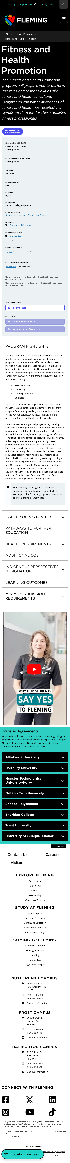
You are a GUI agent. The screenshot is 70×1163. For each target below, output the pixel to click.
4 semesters (19, 307)
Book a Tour (35, 885)
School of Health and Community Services (27, 215)
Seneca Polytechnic (21, 804)
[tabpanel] (35, 236)
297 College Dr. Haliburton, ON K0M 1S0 (35, 1055)
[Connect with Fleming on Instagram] (6, 1114)
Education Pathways (35, 932)
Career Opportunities (28, 516)
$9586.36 (11, 266)
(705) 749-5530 (35, 994)
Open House (35, 881)
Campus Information (37, 1003)
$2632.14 (11, 251)
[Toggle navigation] (64, 19)
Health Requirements (28, 544)
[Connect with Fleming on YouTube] (31, 1114)
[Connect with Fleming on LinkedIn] (53, 1102)
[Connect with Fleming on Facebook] (6, 1102)
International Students (26, 329)
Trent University (18, 825)
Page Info (60, 846)
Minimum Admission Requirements (25, 596)
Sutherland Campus (20, 225)
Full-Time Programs (35, 918)
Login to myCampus (35, 964)
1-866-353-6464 (35, 998)
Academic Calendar (35, 945)
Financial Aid (35, 959)
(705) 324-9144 (35, 1029)
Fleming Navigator (35, 950)
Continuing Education (35, 922)
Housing (35, 955)
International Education (35, 927)
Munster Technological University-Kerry (24, 780)
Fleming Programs (24, 33)
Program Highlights (27, 346)
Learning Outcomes (26, 582)
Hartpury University (21, 768)
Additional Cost (23, 555)
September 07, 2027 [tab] (12, 131)
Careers (57, 854)
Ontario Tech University (24, 793)
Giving (11, 4)
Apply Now (47, 4)
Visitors (17, 862)
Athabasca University (22, 757)
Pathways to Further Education (28, 530)
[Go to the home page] (26, 21)
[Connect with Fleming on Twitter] (30, 1102)
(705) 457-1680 (35, 1063)
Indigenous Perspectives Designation (32, 568)
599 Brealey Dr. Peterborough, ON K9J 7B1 (36, 987)
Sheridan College (19, 815)
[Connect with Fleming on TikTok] (53, 1114)
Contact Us (17, 854)
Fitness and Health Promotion (20, 38)
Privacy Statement (59, 1131)
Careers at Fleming (35, 900)
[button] (63, 4)
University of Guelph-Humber (29, 836)
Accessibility (35, 895)
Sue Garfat (15, 236)
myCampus (26, 4)
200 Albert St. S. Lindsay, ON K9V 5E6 (35, 1021)
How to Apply (35, 913)
